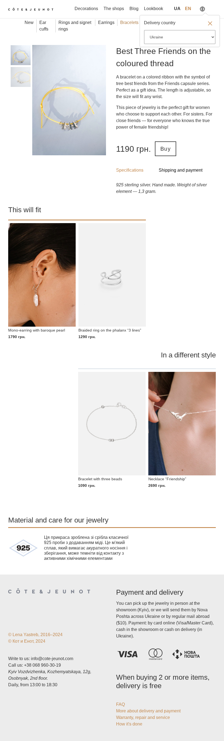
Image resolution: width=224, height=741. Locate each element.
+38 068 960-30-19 (42, 665)
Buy (165, 149)
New (29, 22)
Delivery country (159, 22)
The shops (114, 8)
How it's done (129, 724)
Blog (133, 8)
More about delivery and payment (148, 711)
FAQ (120, 704)
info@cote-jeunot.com (52, 658)
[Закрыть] (210, 24)
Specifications (129, 170)
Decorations (86, 8)
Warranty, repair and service (143, 717)
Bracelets (129, 22)
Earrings (106, 22)
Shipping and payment (180, 170)
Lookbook (153, 8)
